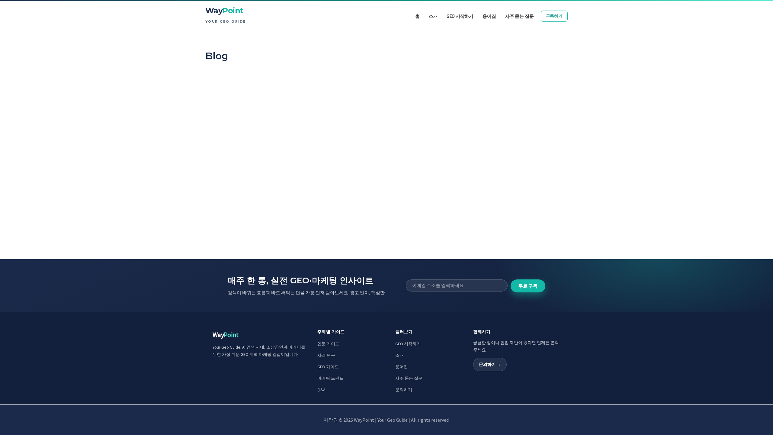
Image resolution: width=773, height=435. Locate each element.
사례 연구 (326, 355)
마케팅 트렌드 (330, 378)
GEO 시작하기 (408, 343)
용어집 (401, 366)
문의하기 (403, 389)
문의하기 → (490, 364)
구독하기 (554, 16)
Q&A (321, 389)
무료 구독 (527, 286)
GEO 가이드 (328, 366)
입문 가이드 (328, 343)
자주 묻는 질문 (408, 378)
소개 (399, 355)
